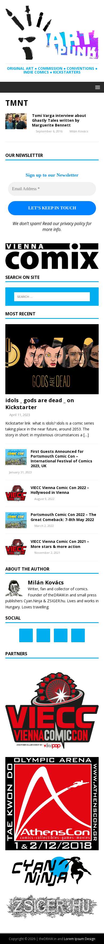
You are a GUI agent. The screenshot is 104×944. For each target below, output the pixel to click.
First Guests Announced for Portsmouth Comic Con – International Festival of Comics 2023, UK (61, 459)
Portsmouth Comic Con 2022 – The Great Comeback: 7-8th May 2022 (63, 517)
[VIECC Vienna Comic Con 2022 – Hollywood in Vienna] (16, 498)
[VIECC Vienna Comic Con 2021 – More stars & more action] (16, 552)
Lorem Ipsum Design (79, 939)
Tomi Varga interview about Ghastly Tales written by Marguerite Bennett (59, 120)
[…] (86, 434)
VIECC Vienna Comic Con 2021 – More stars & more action (60, 544)
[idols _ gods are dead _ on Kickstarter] (52, 391)
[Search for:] (52, 296)
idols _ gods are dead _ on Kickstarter (39, 404)
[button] (97, 87)
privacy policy (72, 223)
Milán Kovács (79, 131)
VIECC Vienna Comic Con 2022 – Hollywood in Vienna (60, 490)
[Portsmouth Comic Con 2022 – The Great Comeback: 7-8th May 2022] (16, 525)
